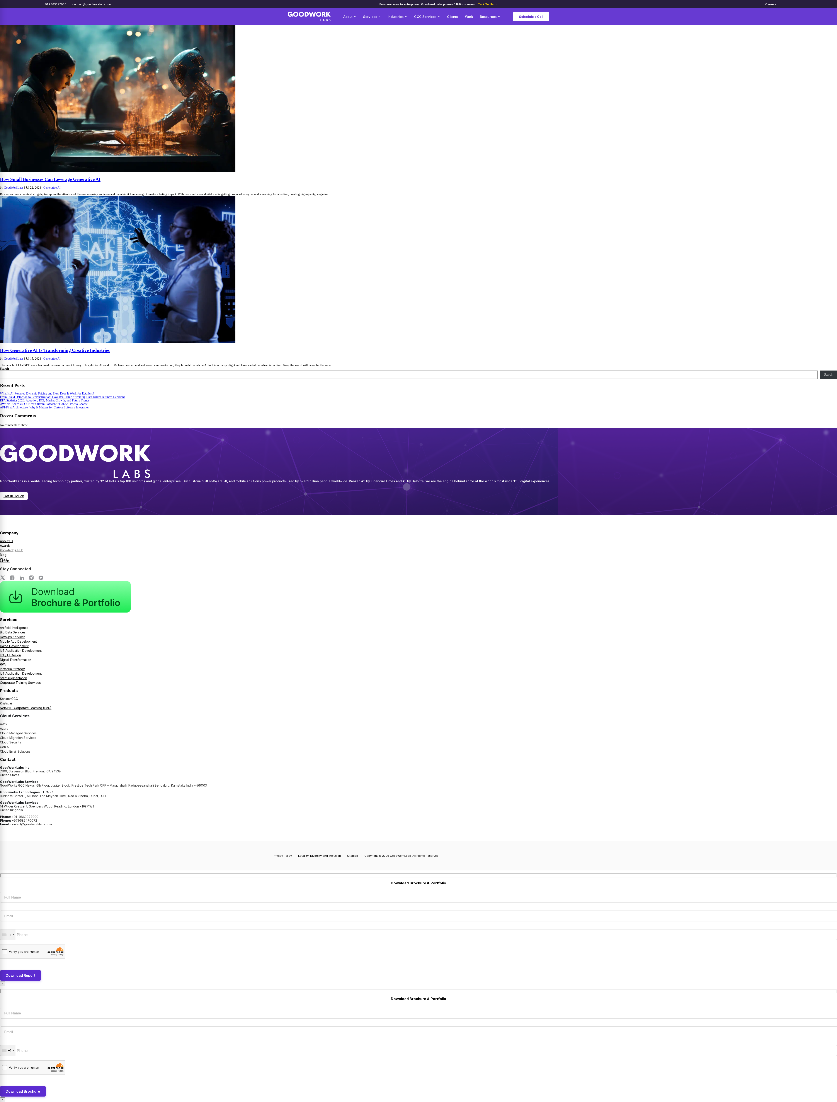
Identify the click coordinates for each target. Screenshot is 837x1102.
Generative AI (52, 187)
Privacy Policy (282, 855)
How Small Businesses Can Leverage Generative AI (50, 179)
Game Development (14, 646)
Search (4, 368)
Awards (5, 545)
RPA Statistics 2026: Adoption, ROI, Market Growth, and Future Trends (44, 400)
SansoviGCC (9, 699)
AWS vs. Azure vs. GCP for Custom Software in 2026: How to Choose (44, 404)
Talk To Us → (487, 4)
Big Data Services (13, 632)
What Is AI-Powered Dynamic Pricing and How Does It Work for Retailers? (47, 393)
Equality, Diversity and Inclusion (319, 855)
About (347, 17)
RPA (3, 664)
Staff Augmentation (13, 678)
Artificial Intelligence (14, 628)
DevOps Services (12, 637)
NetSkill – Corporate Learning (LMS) (25, 708)
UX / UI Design (10, 655)
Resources (488, 17)
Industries (395, 17)
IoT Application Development (21, 650)
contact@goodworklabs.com (92, 4)
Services (370, 17)
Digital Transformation (15, 660)
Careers (770, 4)
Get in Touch (13, 496)
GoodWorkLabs (13, 187)
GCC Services (425, 17)
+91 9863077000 (54, 4)
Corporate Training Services (20, 682)
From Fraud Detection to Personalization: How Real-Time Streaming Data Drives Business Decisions (62, 397)
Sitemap (352, 855)
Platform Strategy (12, 669)
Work (469, 17)
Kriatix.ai (6, 703)
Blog (3, 555)
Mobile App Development (18, 641)
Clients (452, 17)
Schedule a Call (531, 17)
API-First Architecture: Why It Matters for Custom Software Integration (44, 407)
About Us (6, 541)
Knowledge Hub (11, 550)
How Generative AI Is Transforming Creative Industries (55, 350)
